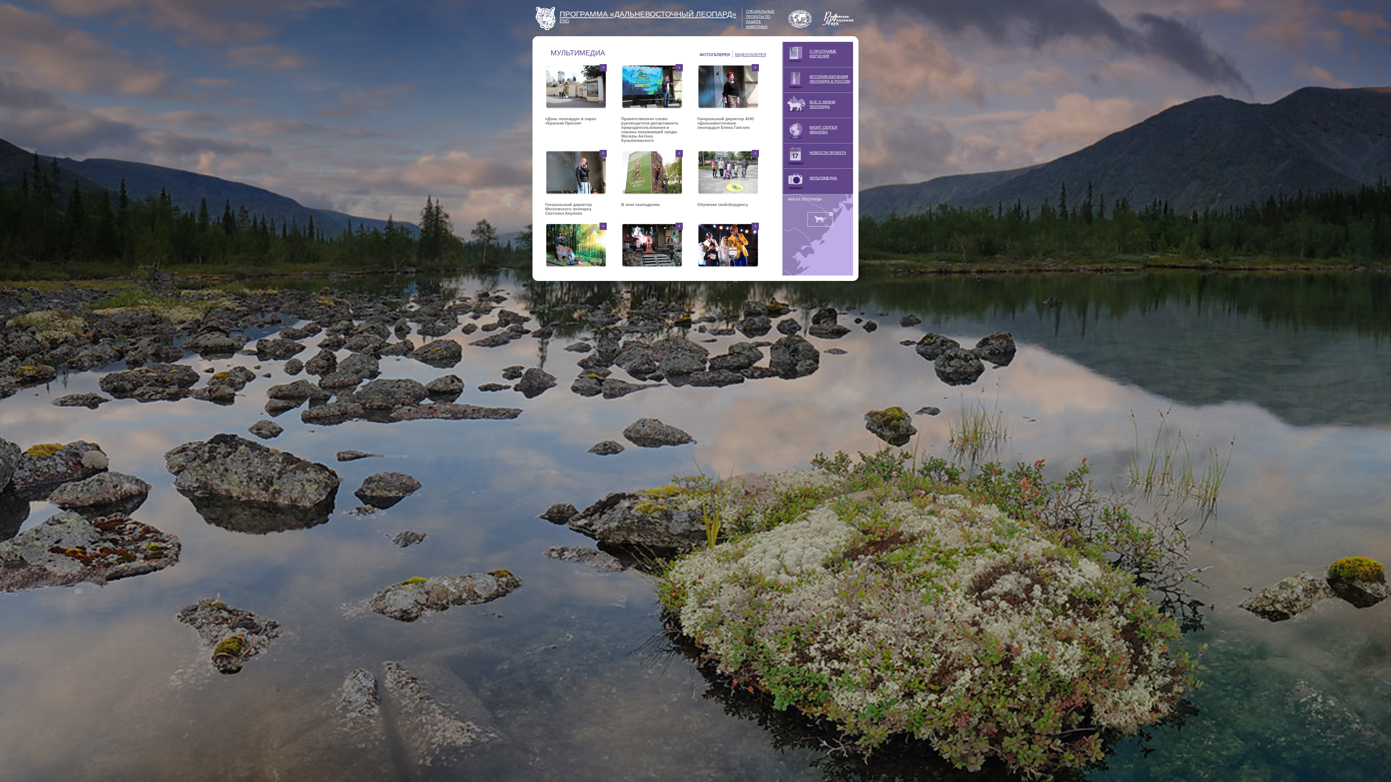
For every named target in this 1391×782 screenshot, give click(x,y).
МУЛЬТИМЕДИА (823, 178)
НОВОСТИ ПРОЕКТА (828, 153)
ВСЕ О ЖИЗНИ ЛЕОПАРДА (822, 104)
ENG (564, 21)
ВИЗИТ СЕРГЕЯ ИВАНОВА (823, 129)
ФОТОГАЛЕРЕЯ (714, 54)
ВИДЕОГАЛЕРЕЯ (750, 54)
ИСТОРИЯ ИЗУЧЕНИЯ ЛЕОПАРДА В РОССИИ (830, 79)
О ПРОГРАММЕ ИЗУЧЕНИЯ (823, 53)
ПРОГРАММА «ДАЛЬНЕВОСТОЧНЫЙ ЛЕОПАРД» (648, 14)
